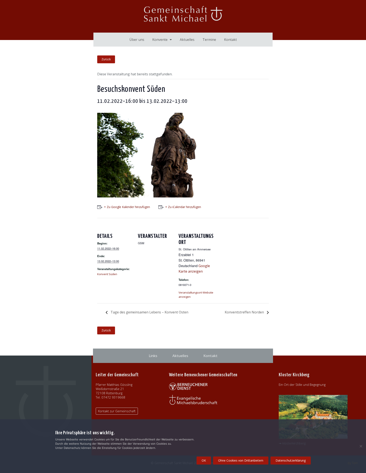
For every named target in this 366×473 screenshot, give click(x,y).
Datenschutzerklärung (291, 460)
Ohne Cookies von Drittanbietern (240, 460)
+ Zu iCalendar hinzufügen (183, 207)
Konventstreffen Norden (245, 312)
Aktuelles (187, 39)
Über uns (136, 39)
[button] (117, 411)
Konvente (160, 39)
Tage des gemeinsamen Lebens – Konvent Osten (149, 312)
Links (153, 355)
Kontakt (230, 39)
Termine (209, 39)
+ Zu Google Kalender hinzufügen (127, 207)
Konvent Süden (107, 274)
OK (204, 460)
